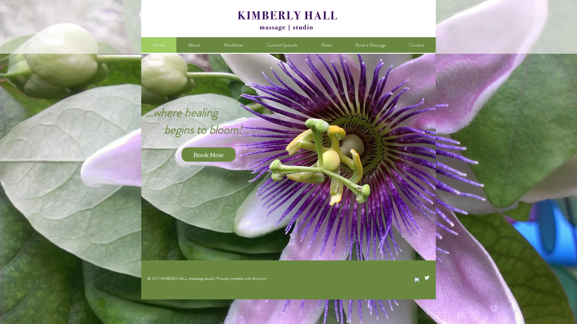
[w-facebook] (417, 281)
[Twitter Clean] (427, 277)
